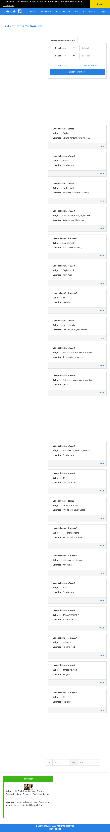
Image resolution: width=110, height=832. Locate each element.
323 (81, 762)
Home (32, 11)
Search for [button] (44, 11)
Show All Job (63, 65)
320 (56, 762)
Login (103, 11)
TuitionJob (9, 11)
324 (89, 762)
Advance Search (91, 65)
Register (92, 11)
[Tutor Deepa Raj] (28, 787)
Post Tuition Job (62, 11)
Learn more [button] (8, 5)
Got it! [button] (100, 4)
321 (64, 762)
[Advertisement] (24, 77)
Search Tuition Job (77, 71)
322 (74, 762)
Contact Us (79, 11)
